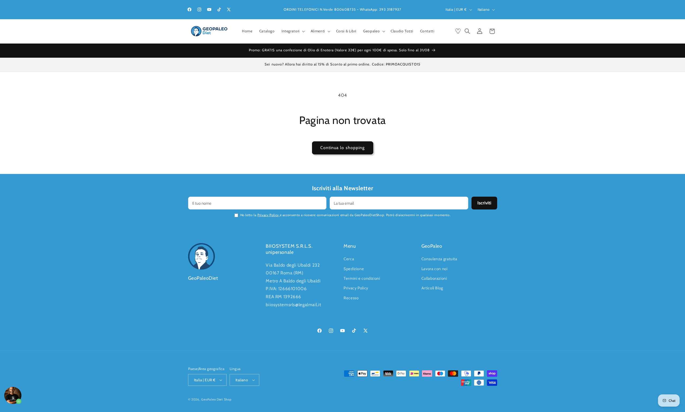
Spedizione (354, 268)
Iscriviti (484, 202)
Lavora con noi (434, 268)
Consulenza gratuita (439, 258)
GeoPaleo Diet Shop (216, 399)
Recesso (351, 298)
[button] (292, 31)
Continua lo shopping (342, 147)
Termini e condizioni (362, 278)
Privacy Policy (268, 215)
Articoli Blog (432, 288)
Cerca (349, 258)
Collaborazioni (434, 278)
